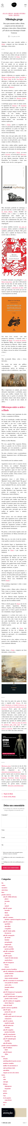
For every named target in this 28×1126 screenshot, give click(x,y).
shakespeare (8, 1086)
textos (3, 1075)
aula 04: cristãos (8, 922)
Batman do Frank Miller (8, 77)
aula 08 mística (7, 1043)
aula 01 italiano (7, 1048)
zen (4, 1105)
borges (6, 965)
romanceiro (8, 1019)
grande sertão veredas (11, 998)
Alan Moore (22, 77)
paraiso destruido (10, 1032)
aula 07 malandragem (9, 1039)
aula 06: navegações (8, 935)
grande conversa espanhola (9, 1008)
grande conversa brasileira (9, 969)
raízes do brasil (7, 1005)
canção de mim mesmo (11, 958)
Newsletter (23, 776)
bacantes (7, 910)
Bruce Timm (7, 79)
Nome (3, 830)
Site (2, 845)
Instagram (4, 778)
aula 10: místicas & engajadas (11, 1001)
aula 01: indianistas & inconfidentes (13, 971)
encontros (4, 888)
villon (6, 1054)
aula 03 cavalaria (8, 1021)
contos (3, 885)
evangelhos (8, 929)
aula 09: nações (7, 956)
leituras (5, 1084)
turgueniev (8, 1088)
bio (2, 883)
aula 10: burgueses (8, 962)
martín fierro (8, 960)
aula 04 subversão (8, 1025)
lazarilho (7, 1041)
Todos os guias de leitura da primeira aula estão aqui (14, 723)
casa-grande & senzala (11, 983)
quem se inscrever (7, 728)
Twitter (17, 778)
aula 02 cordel (7, 1014)
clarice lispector (9, 1003)
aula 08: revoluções (8, 951)
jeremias (7, 901)
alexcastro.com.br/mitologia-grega (11, 772)
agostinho (7, 924)
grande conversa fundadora (9, 1045)
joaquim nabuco (9, 987)
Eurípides (23, 105)
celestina (7, 1027)
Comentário (5, 815)
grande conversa (19, 13)
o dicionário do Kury (17, 287)
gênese (6, 899)
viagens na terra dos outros (11, 1073)
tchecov (7, 967)
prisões (5, 1093)
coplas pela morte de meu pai (13, 1016)
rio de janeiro (7, 1098)
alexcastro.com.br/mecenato (15, 785)
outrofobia (6, 1070)
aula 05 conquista (8, 1030)
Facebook (11, 778)
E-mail (3, 837)
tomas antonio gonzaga (11, 978)
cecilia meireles (9, 973)
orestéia (16, 15)
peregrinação (8, 942)
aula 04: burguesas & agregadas (12, 992)
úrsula (6, 990)
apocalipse (8, 926)
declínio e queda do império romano (15, 919)
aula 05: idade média (9, 931)
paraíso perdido (9, 949)
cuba (4, 1079)
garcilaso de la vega (10, 1036)
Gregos (18, 703)
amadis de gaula (9, 1023)
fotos (3, 892)
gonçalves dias (9, 976)
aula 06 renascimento (9, 1034)
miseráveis (8, 953)
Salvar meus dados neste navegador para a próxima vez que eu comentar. (13, 853)
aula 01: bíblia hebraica (10, 897)
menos (5, 1091)
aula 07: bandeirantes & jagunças (13, 996)
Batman (11, 87)
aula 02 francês (7, 1052)
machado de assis (10, 994)
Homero (14, 105)
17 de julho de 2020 (15, 36)
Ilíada (3, 44)
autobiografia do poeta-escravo (12, 1061)
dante (6, 1050)
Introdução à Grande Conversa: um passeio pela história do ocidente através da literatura (14, 707)
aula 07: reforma (8, 947)
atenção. (5, 1059)
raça (4, 1096)
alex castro (8, 1123)
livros (3, 1056)
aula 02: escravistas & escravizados (13, 980)
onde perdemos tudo (9, 1068)
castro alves (8, 985)
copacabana (8, 1100)
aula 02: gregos (8, 13)
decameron (8, 933)
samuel (7, 906)
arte (4, 1077)
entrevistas (5, 890)
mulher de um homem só (10, 1066)
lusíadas (7, 940)
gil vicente (7, 937)
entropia (5, 1082)
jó (5, 904)
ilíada (11, 15)
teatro (5, 1102)
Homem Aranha (21, 98)
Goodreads (23, 778)
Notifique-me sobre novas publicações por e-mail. (13, 862)
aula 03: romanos (8, 917)
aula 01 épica (7, 1010)
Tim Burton (19, 79)
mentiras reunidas (8, 1063)
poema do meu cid (10, 1012)
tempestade (8, 944)
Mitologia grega (6, 766)
